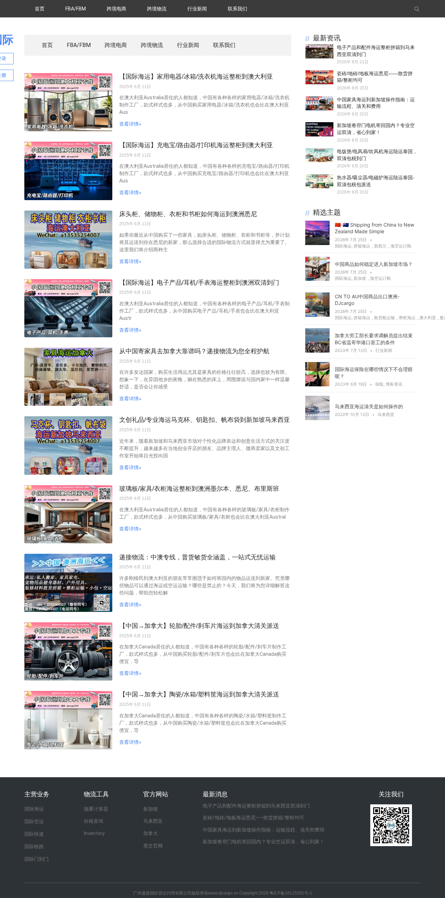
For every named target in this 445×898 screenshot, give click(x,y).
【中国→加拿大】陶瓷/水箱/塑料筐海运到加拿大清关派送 (199, 694)
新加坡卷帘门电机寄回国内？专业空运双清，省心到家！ (263, 841)
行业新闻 (197, 8)
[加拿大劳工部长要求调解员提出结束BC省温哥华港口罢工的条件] (317, 350)
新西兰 (380, 246)
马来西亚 (386, 414)
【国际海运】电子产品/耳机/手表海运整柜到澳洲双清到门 (199, 282)
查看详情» (130, 124)
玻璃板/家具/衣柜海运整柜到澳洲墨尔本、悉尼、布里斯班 (199, 488)
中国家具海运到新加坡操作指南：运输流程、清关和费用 (263, 830)
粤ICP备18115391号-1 (290, 893)
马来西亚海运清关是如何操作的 (369, 406)
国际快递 (34, 834)
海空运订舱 (400, 246)
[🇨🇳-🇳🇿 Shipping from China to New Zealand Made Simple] (317, 242)
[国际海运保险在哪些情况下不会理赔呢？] (317, 384)
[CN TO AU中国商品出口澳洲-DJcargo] (317, 314)
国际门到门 (36, 859)
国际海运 (343, 246)
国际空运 (34, 821)
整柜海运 (407, 317)
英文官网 (153, 846)
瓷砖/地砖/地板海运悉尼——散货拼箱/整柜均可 (253, 817)
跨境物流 (157, 8)
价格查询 (93, 821)
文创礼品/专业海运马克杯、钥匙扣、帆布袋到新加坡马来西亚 (204, 419)
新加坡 (360, 278)
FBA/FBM (75, 8)
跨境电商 (116, 8)
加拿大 (150, 833)
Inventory (94, 833)
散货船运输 (384, 317)
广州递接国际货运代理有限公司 (162, 893)
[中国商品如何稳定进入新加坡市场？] (317, 278)
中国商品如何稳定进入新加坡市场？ (374, 264)
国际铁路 (34, 846)
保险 (379, 384)
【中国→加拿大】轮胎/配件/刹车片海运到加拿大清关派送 (199, 625)
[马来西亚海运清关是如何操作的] (317, 418)
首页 (39, 8)
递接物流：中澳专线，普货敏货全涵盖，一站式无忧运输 (197, 557)
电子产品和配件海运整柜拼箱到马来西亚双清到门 (256, 806)
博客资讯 (394, 384)
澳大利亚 (427, 317)
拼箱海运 (362, 246)
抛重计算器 (96, 809)
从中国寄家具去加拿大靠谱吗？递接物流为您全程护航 (194, 351)
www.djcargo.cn (223, 893)
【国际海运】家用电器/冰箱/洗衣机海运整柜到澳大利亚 (196, 76)
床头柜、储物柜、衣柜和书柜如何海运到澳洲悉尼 (188, 214)
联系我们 (237, 8)
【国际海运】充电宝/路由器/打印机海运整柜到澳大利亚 (196, 145)
